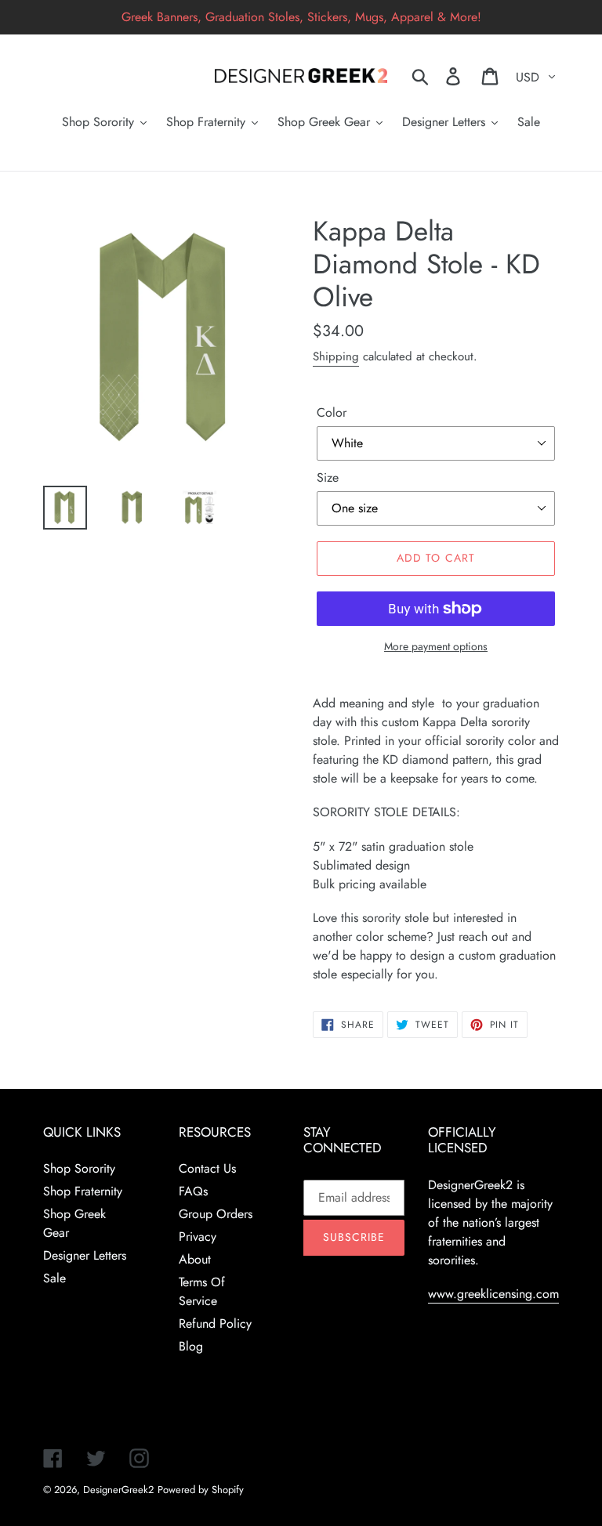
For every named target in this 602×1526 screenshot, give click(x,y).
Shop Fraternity (82, 1191)
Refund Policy (215, 1323)
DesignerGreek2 (118, 1489)
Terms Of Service (202, 1291)
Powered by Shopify (201, 1489)
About (195, 1259)
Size (328, 477)
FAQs (193, 1191)
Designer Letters (84, 1255)
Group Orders (215, 1214)
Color (331, 412)
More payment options (436, 646)
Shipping (336, 356)
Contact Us (207, 1168)
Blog (191, 1346)
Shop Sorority (79, 1168)
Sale (54, 1278)
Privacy (197, 1237)
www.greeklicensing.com (493, 1294)
